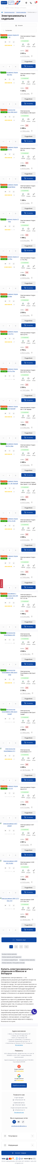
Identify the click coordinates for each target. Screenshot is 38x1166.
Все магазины (19, 1045)
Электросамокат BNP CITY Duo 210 (27, 900)
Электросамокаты (21, 12)
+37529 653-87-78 (19, 1100)
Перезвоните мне (19, 1112)
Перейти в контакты (19, 1085)
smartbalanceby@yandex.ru (19, 1126)
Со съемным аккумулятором (10, 960)
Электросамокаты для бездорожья (11, 957)
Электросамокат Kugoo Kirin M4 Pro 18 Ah (27, 521)
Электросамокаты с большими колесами (13, 963)
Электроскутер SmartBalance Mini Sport (27, 112)
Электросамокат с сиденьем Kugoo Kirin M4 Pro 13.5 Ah (28, 596)
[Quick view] (5, 42)
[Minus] (3, 67)
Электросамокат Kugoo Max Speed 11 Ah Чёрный (28, 483)
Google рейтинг (19, 1078)
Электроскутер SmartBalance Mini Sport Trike (27, 673)
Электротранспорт (9, 12)
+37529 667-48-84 (19, 1105)
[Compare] (13, 42)
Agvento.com (19, 1163)
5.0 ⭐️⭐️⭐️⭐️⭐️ (19, 1071)
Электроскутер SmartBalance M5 (25, 635)
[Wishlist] (9, 42)
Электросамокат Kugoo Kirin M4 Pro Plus (27, 371)
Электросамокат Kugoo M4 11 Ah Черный (27, 408)
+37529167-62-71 (19, 1110)
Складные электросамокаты (27, 960)
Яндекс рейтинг (19, 1069)
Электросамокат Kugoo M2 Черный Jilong (27, 186)
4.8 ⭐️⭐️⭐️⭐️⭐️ (19, 1080)
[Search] (3, 8)
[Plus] (15, 67)
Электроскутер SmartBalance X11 (25, 751)
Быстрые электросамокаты (9, 954)
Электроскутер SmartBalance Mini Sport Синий (27, 712)
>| (26, 947)
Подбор (11, 2)
